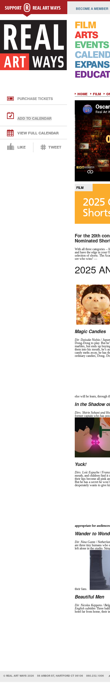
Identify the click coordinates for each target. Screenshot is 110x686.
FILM (85, 25)
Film (97, 94)
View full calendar (38, 133)
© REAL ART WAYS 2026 (18, 675)
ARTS (86, 35)
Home (82, 94)
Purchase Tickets (35, 99)
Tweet (54, 147)
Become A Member (92, 8)
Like (21, 147)
